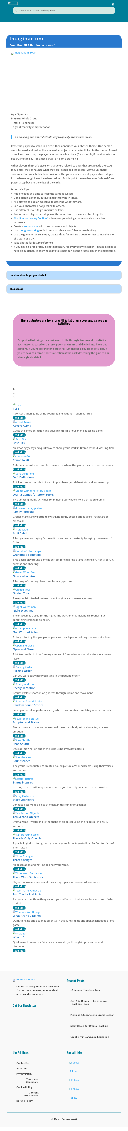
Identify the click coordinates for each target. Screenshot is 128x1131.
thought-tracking (29, 230)
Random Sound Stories (28, 705)
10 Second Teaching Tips (85, 990)
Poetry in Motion (24, 688)
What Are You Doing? (27, 916)
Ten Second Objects (26, 817)
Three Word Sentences (28, 877)
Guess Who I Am (24, 576)
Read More (19, 418)
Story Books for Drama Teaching (89, 1026)
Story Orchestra (23, 800)
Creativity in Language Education (89, 1037)
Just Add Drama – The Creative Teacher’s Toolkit (88, 1002)
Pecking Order (22, 671)
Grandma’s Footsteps (27, 555)
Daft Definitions (23, 477)
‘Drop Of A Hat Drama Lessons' (36, 45)
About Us (21, 1068)
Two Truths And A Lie (27, 894)
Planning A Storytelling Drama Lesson (92, 1015)
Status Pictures (23, 782)
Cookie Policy (24, 1087)
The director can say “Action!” (31, 218)
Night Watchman (24, 610)
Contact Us (22, 1063)
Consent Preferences (31, 1094)
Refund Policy (24, 1100)
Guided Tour (21, 593)
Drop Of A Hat (63, 320)
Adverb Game (22, 426)
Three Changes (22, 860)
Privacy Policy (24, 1073)
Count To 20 (21, 460)
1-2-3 (16, 408)
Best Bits (19, 443)
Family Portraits (23, 512)
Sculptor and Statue (26, 722)
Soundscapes (21, 761)
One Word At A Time (26, 632)
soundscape (31, 226)
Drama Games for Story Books (33, 494)
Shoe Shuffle (21, 744)
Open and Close (23, 649)
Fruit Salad (20, 533)
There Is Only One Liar (28, 838)
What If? (18, 937)
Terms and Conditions (32, 1080)
